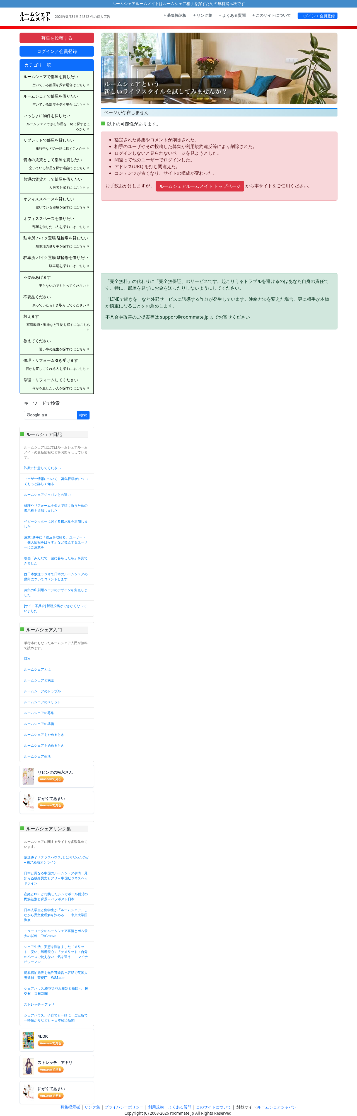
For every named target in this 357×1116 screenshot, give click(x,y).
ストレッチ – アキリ (39, 1004)
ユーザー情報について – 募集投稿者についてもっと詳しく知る (56, 481)
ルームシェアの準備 (39, 724)
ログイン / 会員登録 (317, 15)
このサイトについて (213, 1107)
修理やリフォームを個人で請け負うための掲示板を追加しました (56, 508)
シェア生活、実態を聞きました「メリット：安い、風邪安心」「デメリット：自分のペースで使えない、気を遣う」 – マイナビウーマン (56, 954)
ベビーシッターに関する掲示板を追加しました (56, 524)
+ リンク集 (202, 15)
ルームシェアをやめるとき (44, 735)
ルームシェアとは (37, 669)
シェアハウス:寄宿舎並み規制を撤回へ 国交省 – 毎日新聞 (56, 991)
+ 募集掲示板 (175, 15)
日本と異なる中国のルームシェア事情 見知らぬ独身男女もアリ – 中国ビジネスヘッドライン (56, 878)
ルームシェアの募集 (39, 713)
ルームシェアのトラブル (42, 691)
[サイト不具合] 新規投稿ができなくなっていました (55, 608)
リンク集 (92, 1107)
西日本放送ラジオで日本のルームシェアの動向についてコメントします (56, 576)
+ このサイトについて (271, 15)
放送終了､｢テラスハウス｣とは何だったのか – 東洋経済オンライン (56, 859)
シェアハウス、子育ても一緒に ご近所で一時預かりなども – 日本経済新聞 (56, 1017)
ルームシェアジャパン (276, 1107)
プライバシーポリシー (124, 1107)
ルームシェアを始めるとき (44, 746)
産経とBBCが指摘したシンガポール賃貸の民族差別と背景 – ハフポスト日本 (56, 896)
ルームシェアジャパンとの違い (47, 495)
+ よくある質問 (232, 15)
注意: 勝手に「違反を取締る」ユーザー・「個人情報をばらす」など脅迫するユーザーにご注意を (56, 542)
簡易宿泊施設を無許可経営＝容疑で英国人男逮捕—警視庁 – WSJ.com (56, 975)
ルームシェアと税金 (39, 680)
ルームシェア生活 (37, 756)
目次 (27, 659)
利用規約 (156, 1107)
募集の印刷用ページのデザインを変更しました (56, 592)
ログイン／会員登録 (57, 51)
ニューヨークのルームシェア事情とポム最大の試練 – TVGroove (56, 933)
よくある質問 (180, 1107)
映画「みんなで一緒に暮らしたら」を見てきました (56, 560)
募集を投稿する (57, 38)
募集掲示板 (70, 1107)
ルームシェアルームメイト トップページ (200, 186)
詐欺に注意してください (42, 468)
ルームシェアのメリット (42, 702)
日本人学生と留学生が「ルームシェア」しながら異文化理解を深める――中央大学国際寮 (56, 915)
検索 (83, 415)
